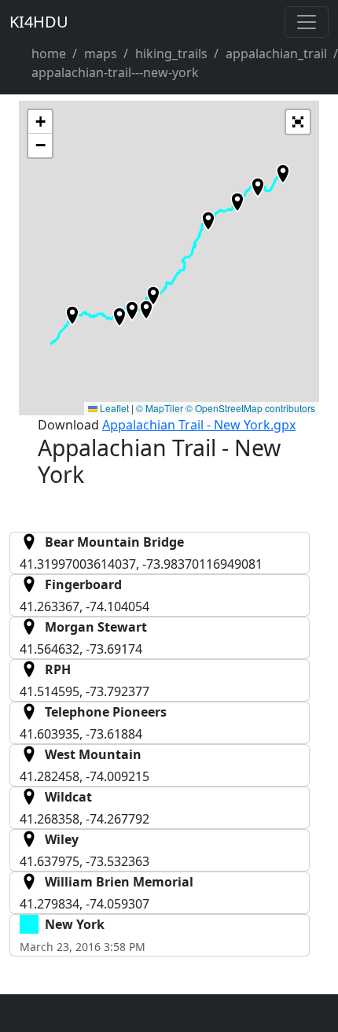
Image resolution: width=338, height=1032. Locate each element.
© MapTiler (159, 408)
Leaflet (113, 408)
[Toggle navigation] (307, 22)
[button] (153, 296)
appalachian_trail (276, 53)
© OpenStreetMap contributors (250, 408)
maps (100, 53)
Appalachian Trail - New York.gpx (199, 424)
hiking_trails (171, 53)
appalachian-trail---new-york (115, 72)
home (48, 53)
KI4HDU (38, 21)
